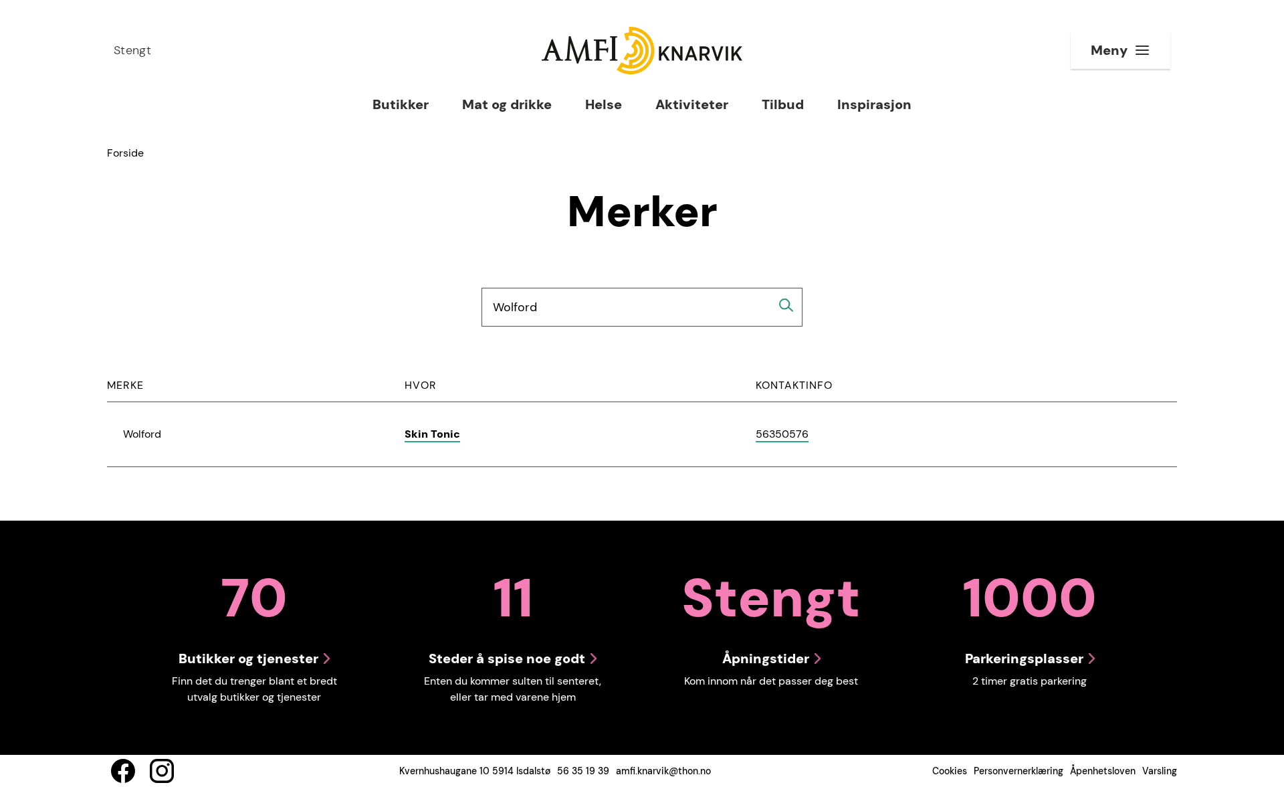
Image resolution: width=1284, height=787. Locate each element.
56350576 (782, 434)
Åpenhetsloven (1103, 771)
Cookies (949, 771)
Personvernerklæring (1018, 771)
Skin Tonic (432, 434)
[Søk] (786, 305)
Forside (125, 153)
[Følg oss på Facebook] (123, 771)
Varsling (1159, 771)
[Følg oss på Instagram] (162, 771)
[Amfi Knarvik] (642, 50)
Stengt (132, 50)
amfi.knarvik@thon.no (663, 771)
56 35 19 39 (583, 771)
